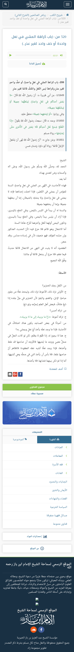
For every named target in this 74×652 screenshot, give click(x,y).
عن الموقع (35, 548)
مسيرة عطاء (37, 393)
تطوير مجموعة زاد (37, 648)
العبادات (59, 447)
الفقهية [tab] (53, 439)
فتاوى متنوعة (60, 524)
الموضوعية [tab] (19, 439)
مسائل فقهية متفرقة (56, 515)
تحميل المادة (35, 64)
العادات (59, 473)
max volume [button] (61, 55)
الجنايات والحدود (58, 482)
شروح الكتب (56, 15)
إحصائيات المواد (35, 536)
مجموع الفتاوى (37, 387)
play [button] (11, 55)
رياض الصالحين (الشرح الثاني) (30, 15)
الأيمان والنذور (59, 490)
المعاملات (58, 456)
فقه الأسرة (57, 465)
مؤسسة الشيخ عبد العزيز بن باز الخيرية (37, 637)
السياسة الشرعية (58, 507)
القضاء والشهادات (58, 498)
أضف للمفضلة (56, 369)
